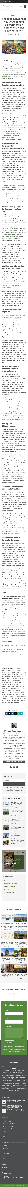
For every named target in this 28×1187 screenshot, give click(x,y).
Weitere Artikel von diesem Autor (14, 761)
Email (7, 1018)
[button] (21, 6)
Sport (5, 898)
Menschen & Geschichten (10, 883)
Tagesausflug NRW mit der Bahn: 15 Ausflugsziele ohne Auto (17, 835)
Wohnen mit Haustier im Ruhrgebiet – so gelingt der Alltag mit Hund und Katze (7, 976)
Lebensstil (14, 15)
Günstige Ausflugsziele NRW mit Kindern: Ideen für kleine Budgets (17, 842)
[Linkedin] (17, 767)
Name (7, 1010)
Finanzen (6, 889)
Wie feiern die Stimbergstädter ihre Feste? (14, 645)
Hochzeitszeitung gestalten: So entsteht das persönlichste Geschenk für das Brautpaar (17, 820)
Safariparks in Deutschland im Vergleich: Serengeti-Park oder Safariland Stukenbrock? (17, 828)
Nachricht (8, 1026)
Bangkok (11, 234)
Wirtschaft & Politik (9, 892)
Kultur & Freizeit (8, 880)
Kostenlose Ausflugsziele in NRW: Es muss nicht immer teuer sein (21, 975)
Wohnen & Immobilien (9, 886)
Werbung (7, 868)
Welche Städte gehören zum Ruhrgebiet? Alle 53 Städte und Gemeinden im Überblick (17, 812)
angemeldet (10, 993)
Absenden (9, 1042)
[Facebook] (11, 767)
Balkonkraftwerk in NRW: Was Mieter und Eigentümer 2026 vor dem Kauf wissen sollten (17, 804)
